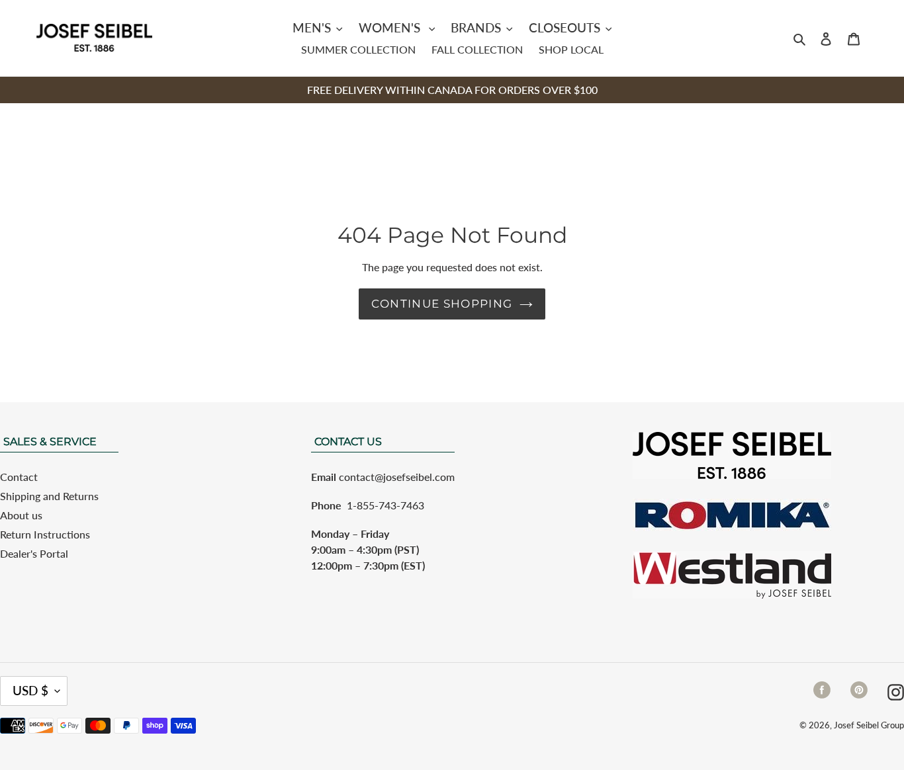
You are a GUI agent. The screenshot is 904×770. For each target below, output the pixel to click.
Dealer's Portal (34, 553)
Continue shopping (441, 303)
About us (21, 515)
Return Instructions (45, 534)
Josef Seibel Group (869, 725)
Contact (19, 476)
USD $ (30, 690)
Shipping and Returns (49, 496)
